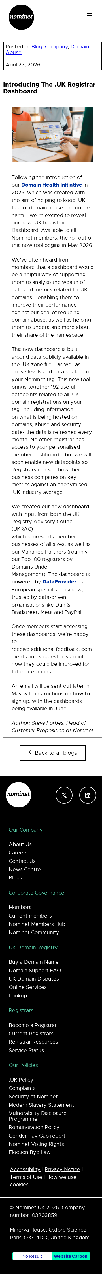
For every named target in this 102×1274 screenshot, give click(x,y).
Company (56, 47)
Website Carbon (70, 1256)
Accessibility (25, 1169)
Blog (36, 47)
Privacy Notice (62, 1169)
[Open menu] (89, 14)
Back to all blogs (55, 753)
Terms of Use (26, 1177)
